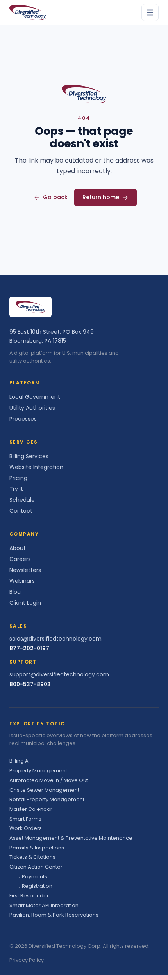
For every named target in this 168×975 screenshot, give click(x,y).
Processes (23, 419)
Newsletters (25, 570)
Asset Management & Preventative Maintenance (70, 838)
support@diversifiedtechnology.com (59, 674)
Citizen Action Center (36, 867)
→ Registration (34, 886)
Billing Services (28, 456)
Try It (16, 489)
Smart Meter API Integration (44, 905)
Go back (55, 197)
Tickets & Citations (32, 857)
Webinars (22, 581)
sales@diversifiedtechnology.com (55, 638)
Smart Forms (25, 819)
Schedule (22, 500)
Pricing (18, 478)
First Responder (29, 895)
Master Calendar (30, 809)
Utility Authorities (32, 408)
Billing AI (19, 760)
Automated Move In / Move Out (48, 780)
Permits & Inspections (36, 847)
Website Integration (36, 467)
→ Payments (31, 876)
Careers (20, 559)
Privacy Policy (26, 960)
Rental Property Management (46, 799)
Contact (20, 511)
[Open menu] (150, 12)
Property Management (38, 770)
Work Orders (25, 828)
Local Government (34, 397)
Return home (100, 197)
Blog (15, 592)
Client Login (25, 603)
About (17, 548)
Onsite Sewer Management (44, 790)
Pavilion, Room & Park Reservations (53, 914)
